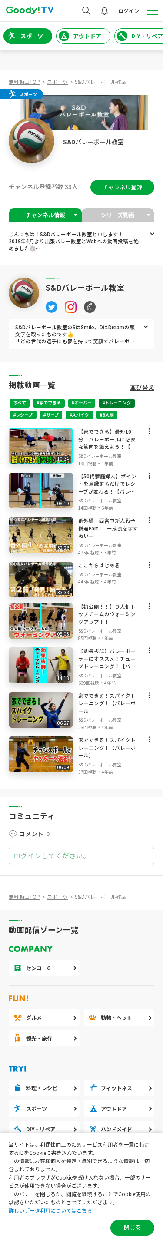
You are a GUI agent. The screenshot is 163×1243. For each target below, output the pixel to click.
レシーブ (24, 414)
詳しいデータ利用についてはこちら (50, 1210)
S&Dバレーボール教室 (99, 456)
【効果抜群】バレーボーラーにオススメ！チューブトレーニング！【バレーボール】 (107, 662)
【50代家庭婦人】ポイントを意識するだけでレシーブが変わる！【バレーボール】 (107, 488)
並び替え (142, 387)
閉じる (132, 1227)
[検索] (86, 10)
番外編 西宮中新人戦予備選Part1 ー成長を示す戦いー (108, 528)
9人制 (108, 414)
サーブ (52, 414)
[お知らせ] (104, 10)
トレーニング (118, 402)
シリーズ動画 (117, 215)
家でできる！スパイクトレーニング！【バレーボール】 (107, 703)
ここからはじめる (99, 565)
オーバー (83, 402)
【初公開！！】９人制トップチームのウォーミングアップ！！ (107, 614)
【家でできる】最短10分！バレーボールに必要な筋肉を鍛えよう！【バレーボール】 (107, 443)
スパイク (80, 414)
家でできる (50, 402)
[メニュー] (149, 433)
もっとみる (152, 233)
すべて (19, 402)
